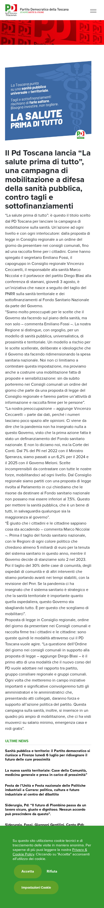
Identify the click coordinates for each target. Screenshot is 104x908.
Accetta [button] (27, 871)
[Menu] (93, 11)
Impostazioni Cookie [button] (36, 887)
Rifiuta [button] (52, 871)
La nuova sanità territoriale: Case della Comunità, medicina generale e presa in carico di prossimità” (46, 772)
